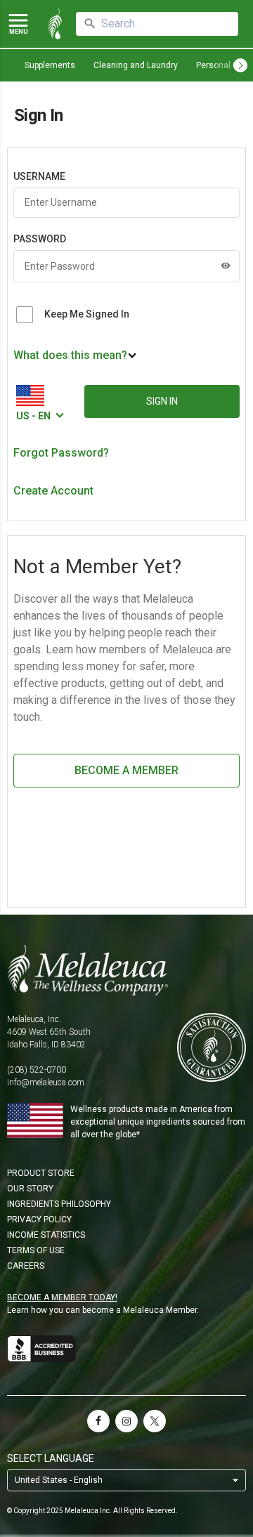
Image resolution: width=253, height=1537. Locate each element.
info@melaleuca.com (45, 1082)
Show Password (226, 265)
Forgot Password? (61, 452)
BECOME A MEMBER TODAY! (62, 1297)
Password (39, 238)
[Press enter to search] (90, 24)
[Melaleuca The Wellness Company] (126, 970)
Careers (25, 1266)
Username (39, 176)
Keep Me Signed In (86, 314)
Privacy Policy (39, 1219)
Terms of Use (36, 1250)
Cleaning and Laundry (135, 65)
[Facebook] (98, 1421)
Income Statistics (46, 1235)
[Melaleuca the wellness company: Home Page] (55, 23)
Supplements (50, 65)
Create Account (53, 490)
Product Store (40, 1173)
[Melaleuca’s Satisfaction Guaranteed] (211, 1048)
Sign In (162, 401)
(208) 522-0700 (36, 1070)
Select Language (50, 1458)
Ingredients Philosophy (59, 1204)
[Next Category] (240, 65)
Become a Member (126, 770)
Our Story (30, 1188)
